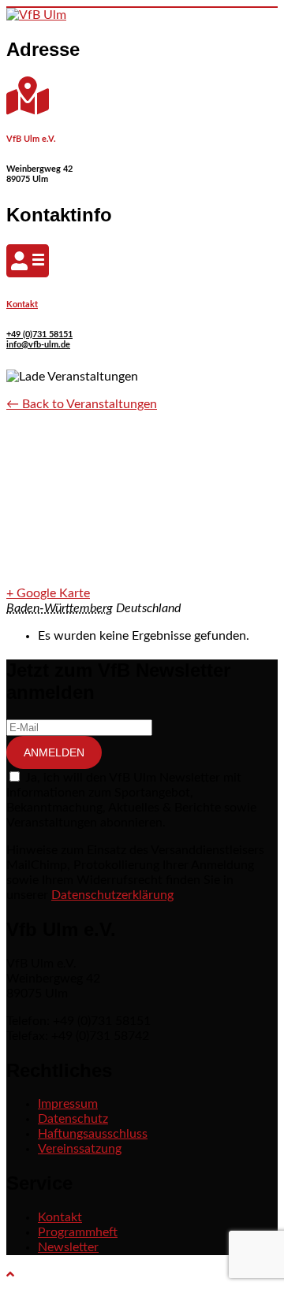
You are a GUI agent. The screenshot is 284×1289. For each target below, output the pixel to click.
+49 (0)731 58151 (39, 334)
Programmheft (78, 1232)
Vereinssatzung (79, 1148)
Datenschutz (73, 1119)
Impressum (68, 1104)
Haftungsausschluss (93, 1133)
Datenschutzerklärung (112, 895)
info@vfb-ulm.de (38, 344)
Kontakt (22, 304)
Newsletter (68, 1247)
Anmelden (54, 752)
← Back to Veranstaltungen (81, 404)
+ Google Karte (48, 593)
